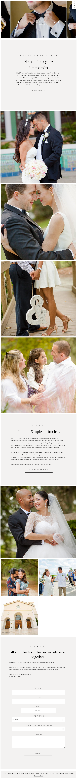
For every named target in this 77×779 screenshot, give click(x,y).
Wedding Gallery (38, 222)
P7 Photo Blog (54, 773)
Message (37, 734)
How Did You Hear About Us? (38, 725)
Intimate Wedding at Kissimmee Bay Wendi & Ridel (57, 574)
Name (37, 689)
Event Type (38, 716)
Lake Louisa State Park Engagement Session (19, 574)
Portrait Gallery (38, 375)
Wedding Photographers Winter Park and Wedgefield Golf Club (19, 612)
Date (38, 707)
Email (38, 698)
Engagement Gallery (38, 299)
